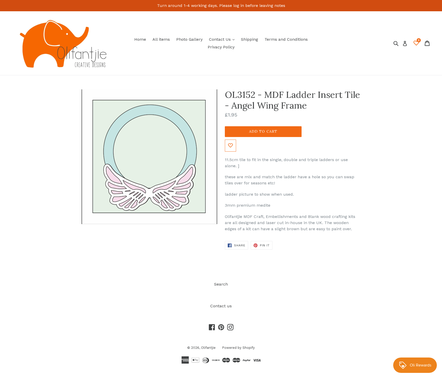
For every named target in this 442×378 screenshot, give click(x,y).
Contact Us (223, 39)
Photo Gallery (189, 39)
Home (140, 39)
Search (221, 284)
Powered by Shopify (238, 348)
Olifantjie (208, 348)
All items (161, 39)
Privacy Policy (221, 47)
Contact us (221, 305)
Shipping (249, 39)
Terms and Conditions (286, 39)
